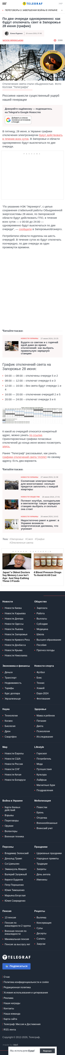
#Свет (29, 539)
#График (40, 539)
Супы (40, 928)
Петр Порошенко (14, 885)
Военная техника (14, 836)
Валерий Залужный (16, 874)
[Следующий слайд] (62, 10)
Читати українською (12, 40)
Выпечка (41, 917)
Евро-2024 (43, 693)
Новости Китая (13, 774)
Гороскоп (42, 753)
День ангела (43, 874)
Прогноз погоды (46, 650)
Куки (31, 1050)
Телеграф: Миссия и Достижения (22, 1024)
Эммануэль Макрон (16, 869)
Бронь (40, 812)
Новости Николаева (16, 655)
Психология (43, 731)
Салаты (41, 938)
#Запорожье (16, 539)
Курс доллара (12, 693)
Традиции (42, 863)
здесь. (6, 446)
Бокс (39, 677)
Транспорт (10, 677)
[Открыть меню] (4, 3)
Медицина (42, 629)
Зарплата (42, 608)
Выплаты (42, 618)
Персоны (8, 847)
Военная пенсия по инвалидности (15, 932)
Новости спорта (44, 666)
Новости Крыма (13, 650)
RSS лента (10, 1029)
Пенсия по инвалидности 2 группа (18, 924)
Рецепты (39, 911)
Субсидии (42, 624)
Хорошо (47, 1051)
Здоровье (40, 709)
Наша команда (12, 1013)
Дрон (7, 731)
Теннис (41, 683)
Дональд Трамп (13, 858)
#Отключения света (21, 542)
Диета (40, 726)
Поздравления (45, 790)
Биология (10, 726)
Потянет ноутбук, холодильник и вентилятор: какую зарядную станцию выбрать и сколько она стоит (40, 505)
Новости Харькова (15, 613)
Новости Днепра (14, 618)
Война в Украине (12, 800)
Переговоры (12, 820)
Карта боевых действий (12, 808)
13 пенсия (10, 917)
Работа (41, 613)
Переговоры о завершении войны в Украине (31, 10)
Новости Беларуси (15, 780)
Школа (40, 634)
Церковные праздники (49, 853)
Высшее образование (49, 640)
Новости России (14, 764)
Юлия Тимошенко (14, 890)
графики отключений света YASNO (24, 457)
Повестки (42, 807)
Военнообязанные (47, 823)
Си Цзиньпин (12, 863)
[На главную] (32, 3)
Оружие (9, 826)
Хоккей (40, 688)
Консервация (44, 923)
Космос (9, 721)
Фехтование (43, 698)
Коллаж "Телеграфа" (15, 87)
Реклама (8, 998)
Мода (40, 764)
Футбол (41, 672)
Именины (42, 879)
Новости (7, 601)
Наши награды (12, 1003)
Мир (4, 747)
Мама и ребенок (46, 715)
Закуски (41, 944)
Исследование (45, 736)
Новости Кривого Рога (17, 640)
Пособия (41, 645)
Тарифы (9, 688)
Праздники (40, 847)
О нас (7, 977)
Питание (41, 721)
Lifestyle (39, 747)
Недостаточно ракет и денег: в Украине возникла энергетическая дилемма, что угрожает (40, 524)
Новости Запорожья (16, 634)
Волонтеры (11, 831)
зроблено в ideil (10, 1045)
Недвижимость (13, 683)
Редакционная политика (17, 987)
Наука (6, 709)
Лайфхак (42, 780)
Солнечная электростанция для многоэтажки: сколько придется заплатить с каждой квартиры (39, 485)
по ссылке (35, 435)
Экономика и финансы (16, 666)
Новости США (13, 758)
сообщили (25, 229)
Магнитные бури (46, 785)
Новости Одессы (14, 624)
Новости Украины (29, 338)
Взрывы (9, 815)
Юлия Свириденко (15, 900)
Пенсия (6, 911)
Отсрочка (42, 817)
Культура (42, 774)
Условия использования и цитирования (26, 992)
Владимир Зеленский (17, 853)
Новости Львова (14, 629)
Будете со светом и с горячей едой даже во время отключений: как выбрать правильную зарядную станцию (39, 348)
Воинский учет (45, 828)
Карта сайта (10, 1019)
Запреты (41, 869)
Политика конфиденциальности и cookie (26, 982)
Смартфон (11, 736)
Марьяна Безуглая (15, 895)
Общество (40, 601)
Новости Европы (14, 753)
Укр (61, 3)
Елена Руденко (16, 33)
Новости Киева (13, 608)
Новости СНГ (12, 769)
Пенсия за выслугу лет (17, 944)
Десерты (41, 933)
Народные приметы (48, 858)
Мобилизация (42, 800)
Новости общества (30, 497)
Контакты (9, 1008)
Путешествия (44, 769)
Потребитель (44, 758)
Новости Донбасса (15, 645)
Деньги (9, 672)
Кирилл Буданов (14, 879)
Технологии (11, 715)
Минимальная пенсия (17, 939)
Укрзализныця (13, 698)
